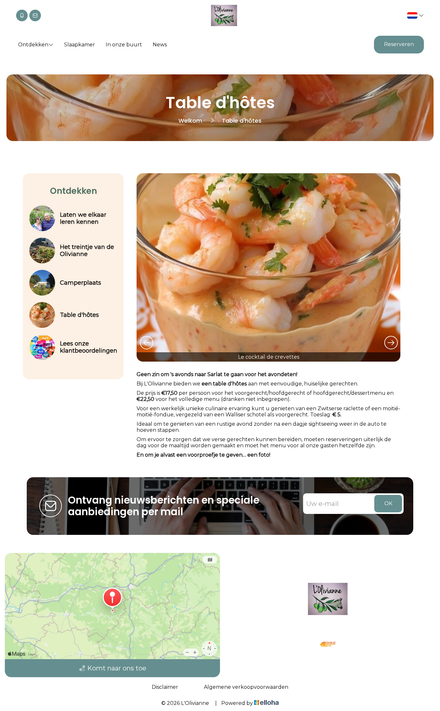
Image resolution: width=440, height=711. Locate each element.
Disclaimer (165, 687)
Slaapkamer (79, 45)
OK (388, 503)
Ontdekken (33, 45)
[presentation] (146, 342)
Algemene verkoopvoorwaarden (246, 687)
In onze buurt (124, 45)
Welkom (190, 121)
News (160, 45)
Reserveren (399, 44)
